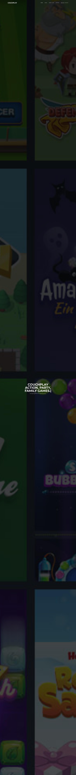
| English (64, 2)
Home (42, 2)
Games (46, 2)
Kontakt (57, 2)
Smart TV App (51, 2)
